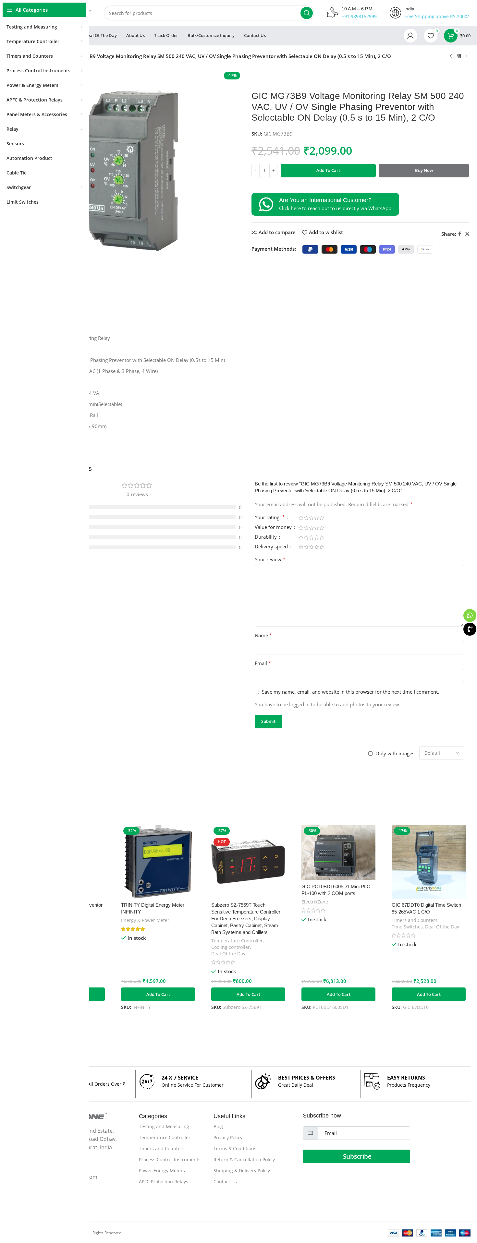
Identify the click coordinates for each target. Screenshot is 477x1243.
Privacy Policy (228, 1137)
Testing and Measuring (164, 1126)
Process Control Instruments (170, 1159)
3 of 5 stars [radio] (311, 517)
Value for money (274, 527)
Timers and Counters (414, 920)
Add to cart (328, 170)
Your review (270, 559)
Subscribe (357, 1156)
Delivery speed (272, 547)
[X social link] (467, 234)
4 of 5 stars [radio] (316, 517)
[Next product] (467, 56)
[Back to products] (459, 56)
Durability (266, 537)
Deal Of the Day (228, 953)
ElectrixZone (314, 902)
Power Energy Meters (162, 1170)
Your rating (270, 518)
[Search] (306, 13)
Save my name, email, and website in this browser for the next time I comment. (350, 691)
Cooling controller (230, 947)
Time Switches (407, 927)
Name (263, 635)
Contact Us (225, 1181)
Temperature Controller (237, 941)
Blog (218, 1126)
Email (263, 663)
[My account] (410, 35)
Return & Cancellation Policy (244, 1159)
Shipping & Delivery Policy (242, 1170)
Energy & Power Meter (145, 920)
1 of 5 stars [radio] (300, 517)
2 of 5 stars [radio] (306, 517)
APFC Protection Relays (163, 1181)
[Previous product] (451, 56)
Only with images (394, 753)
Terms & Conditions (235, 1148)
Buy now (424, 170)
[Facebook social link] (459, 234)
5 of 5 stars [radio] (321, 517)
